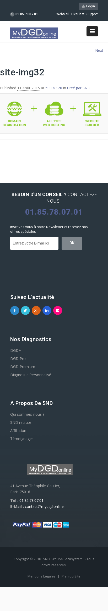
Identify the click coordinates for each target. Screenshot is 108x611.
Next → (101, 50)
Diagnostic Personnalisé (30, 374)
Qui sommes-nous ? (27, 414)
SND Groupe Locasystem (63, 559)
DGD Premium (22, 366)
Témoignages (22, 438)
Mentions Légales (42, 576)
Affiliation (18, 430)
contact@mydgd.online (44, 506)
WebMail (62, 14)
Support (92, 14)
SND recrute (20, 422)
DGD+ (15, 350)
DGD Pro (18, 358)
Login (90, 6)
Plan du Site (71, 576)
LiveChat (77, 14)
